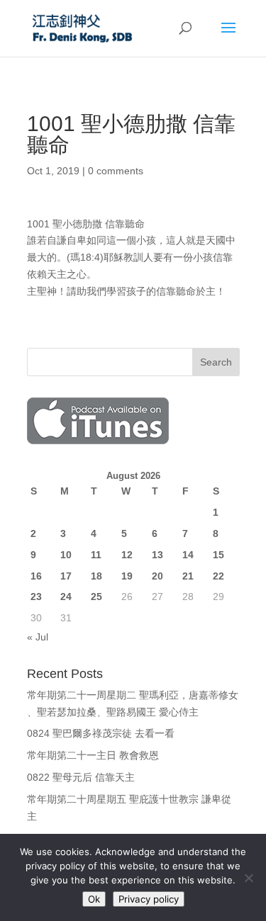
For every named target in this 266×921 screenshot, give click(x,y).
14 (188, 554)
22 (218, 576)
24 (66, 596)
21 (188, 576)
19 (127, 576)
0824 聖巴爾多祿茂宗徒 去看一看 (100, 733)
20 (157, 576)
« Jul (37, 637)
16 (36, 576)
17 (66, 576)
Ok (94, 899)
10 (66, 554)
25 (96, 596)
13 (157, 554)
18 (96, 576)
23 (36, 596)
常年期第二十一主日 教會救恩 (93, 755)
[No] (248, 878)
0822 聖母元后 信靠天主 (81, 777)
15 (218, 554)
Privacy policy (148, 899)
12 (127, 554)
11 (96, 554)
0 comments (115, 170)
